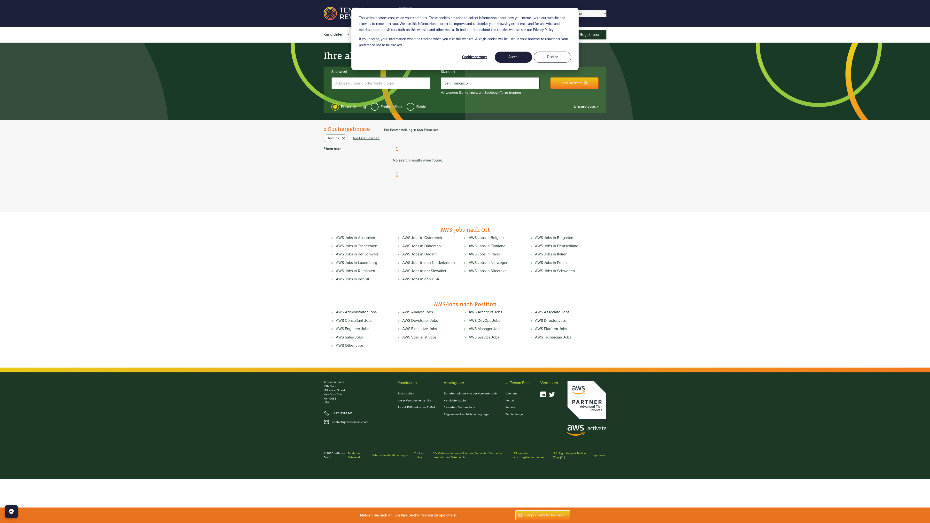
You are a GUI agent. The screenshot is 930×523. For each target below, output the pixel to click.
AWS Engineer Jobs (352, 328)
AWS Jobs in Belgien (486, 237)
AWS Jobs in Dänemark (422, 246)
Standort (448, 71)
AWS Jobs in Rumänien (355, 271)
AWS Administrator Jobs (356, 312)
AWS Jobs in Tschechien (356, 246)
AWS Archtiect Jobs (485, 312)
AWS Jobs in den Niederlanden (428, 262)
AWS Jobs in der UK (353, 279)
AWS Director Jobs (550, 320)
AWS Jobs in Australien (355, 237)
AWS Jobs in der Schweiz (357, 254)
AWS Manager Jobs (485, 328)
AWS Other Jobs (350, 345)
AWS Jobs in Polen (551, 262)
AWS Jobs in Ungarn (419, 254)
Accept (513, 57)
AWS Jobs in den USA (420, 279)
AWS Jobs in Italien (551, 254)
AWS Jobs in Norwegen (488, 262)
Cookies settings (474, 57)
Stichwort (339, 71)
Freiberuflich (391, 106)
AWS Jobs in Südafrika (487, 271)
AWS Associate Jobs (552, 312)
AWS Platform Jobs (551, 328)
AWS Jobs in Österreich (422, 237)
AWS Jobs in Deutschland (556, 246)
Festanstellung (353, 106)
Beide (421, 106)
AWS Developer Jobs (420, 320)
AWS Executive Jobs (419, 328)
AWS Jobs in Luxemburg (356, 262)
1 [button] (396, 148)
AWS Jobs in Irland (484, 254)
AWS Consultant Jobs (354, 320)
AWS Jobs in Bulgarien (554, 237)
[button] (393, 149)
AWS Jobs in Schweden (555, 271)
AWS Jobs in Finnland (487, 246)
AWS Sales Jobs (349, 337)
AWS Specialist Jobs (419, 337)
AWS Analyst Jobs (417, 312)
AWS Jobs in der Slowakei (424, 271)
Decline (552, 57)
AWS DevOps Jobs (484, 320)
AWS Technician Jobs (553, 337)
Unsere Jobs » (586, 106)
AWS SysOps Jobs (484, 337)
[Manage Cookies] (11, 511)
